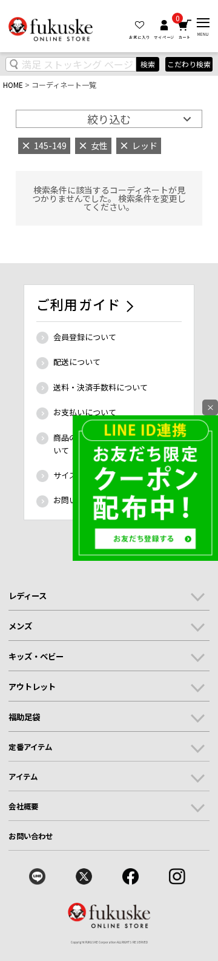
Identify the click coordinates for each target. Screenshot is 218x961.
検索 (147, 64)
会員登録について (84, 337)
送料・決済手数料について (100, 387)
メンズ (20, 626)
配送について (77, 361)
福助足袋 (24, 717)
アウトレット (32, 686)
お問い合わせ (30, 836)
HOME (13, 84)
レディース (27, 595)
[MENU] (203, 22)
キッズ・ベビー (36, 656)
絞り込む (109, 119)
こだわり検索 (189, 64)
